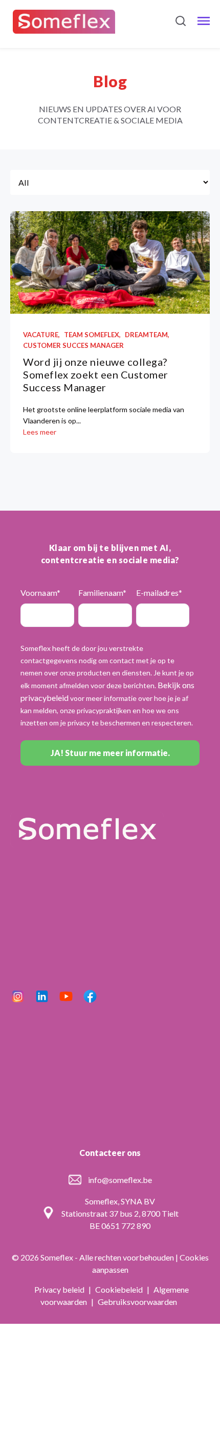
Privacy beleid (60, 1289)
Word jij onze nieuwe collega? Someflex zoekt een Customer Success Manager (95, 374)
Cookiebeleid (119, 1289)
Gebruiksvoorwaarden (137, 1301)
